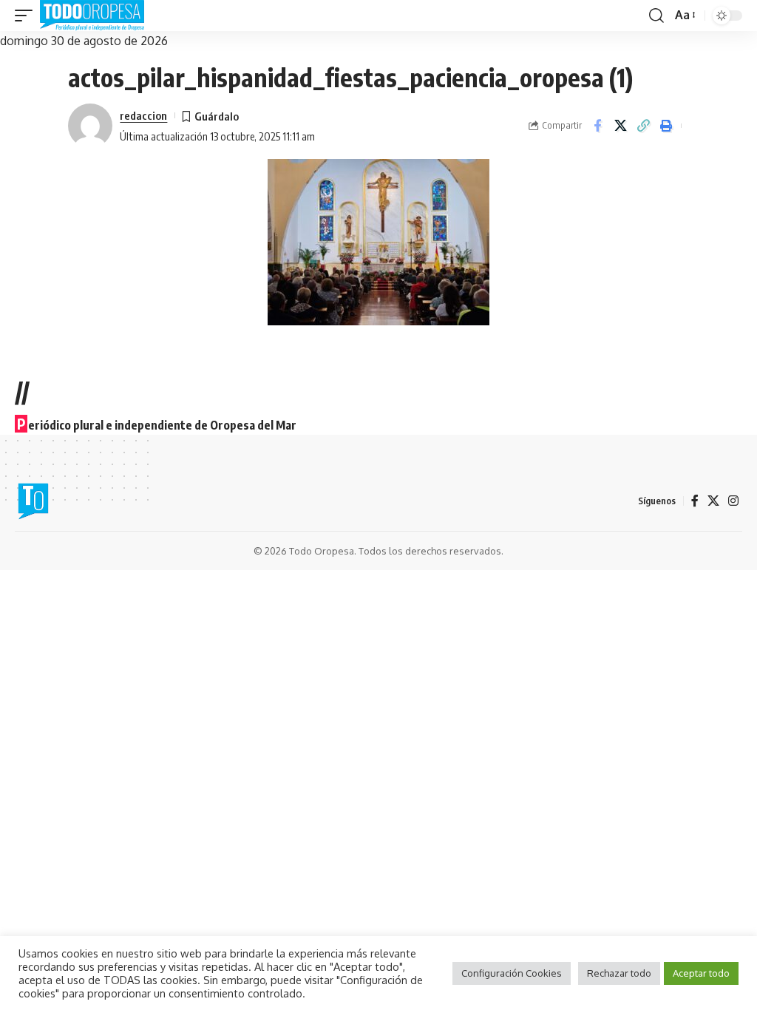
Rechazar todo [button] (619, 973)
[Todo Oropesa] (92, 15)
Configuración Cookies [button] (511, 973)
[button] (27, 15)
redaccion (143, 115)
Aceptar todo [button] (701, 973)
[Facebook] (695, 501)
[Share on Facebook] (597, 126)
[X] (713, 501)
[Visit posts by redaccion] (90, 126)
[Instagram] (733, 501)
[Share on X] (620, 126)
